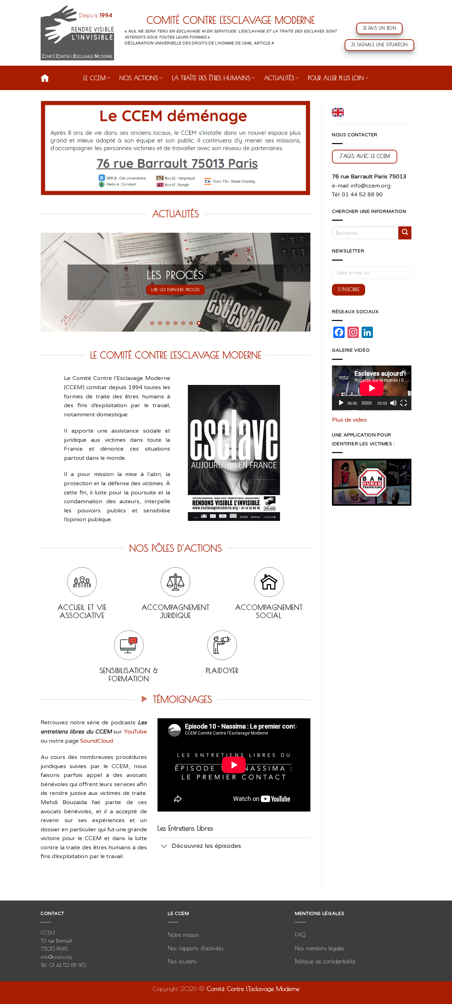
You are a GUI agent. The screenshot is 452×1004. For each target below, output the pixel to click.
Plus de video (349, 419)
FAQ (300, 935)
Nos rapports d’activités (195, 948)
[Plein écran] (403, 402)
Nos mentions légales (319, 948)
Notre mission (183, 935)
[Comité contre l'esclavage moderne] (77, 33)
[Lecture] (341, 402)
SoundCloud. (97, 740)
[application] (371, 388)
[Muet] (393, 402)
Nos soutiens (182, 961)
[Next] (296, 282)
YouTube (135, 731)
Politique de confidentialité (325, 961)
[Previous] (54, 282)
